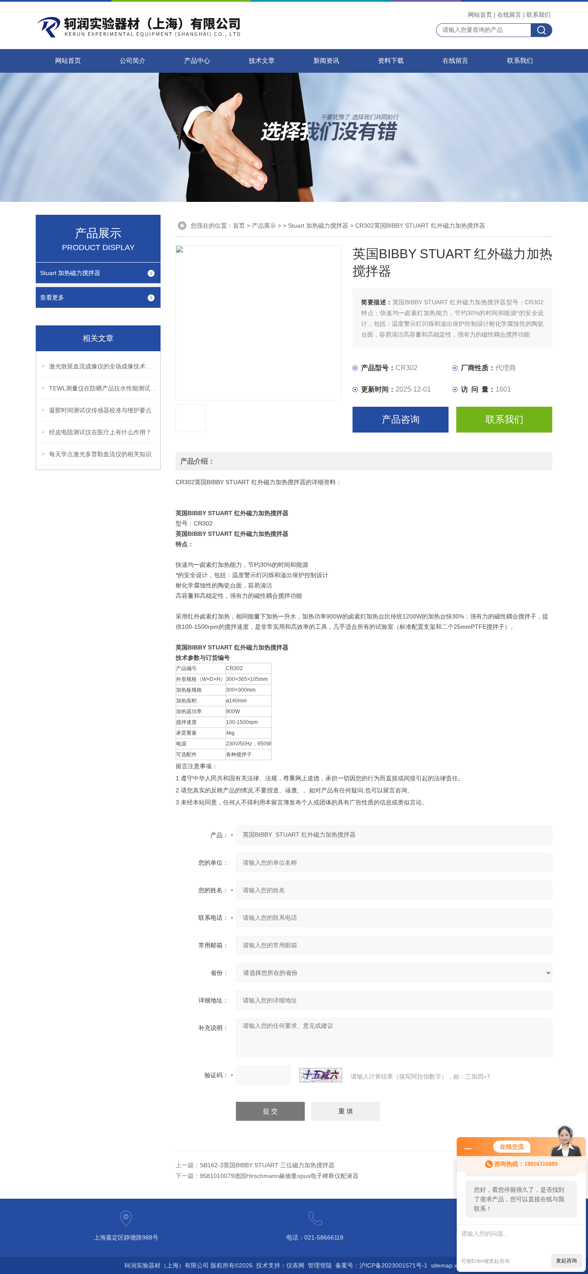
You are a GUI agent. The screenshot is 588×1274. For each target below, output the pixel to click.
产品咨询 (401, 419)
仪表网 (295, 1265)
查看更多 (52, 297)
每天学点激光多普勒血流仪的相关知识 (100, 454)
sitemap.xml (447, 1265)
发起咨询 (566, 1261)
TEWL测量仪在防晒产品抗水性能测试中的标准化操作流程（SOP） (103, 388)
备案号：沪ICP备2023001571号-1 (381, 1265)
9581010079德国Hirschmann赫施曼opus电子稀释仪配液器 (279, 1175)
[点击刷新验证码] (320, 1075)
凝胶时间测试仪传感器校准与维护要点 (100, 410)
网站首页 (480, 14)
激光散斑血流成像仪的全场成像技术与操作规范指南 (103, 366)
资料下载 (391, 60)
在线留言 (509, 14)
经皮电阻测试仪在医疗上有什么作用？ (100, 432)
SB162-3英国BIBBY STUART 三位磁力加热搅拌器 (267, 1165)
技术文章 (262, 60)
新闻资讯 (326, 60)
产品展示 (264, 225)
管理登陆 (320, 1265)
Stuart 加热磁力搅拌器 (70, 272)
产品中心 (197, 60)
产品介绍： (197, 461)
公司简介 (132, 60)
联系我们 (538, 14)
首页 (239, 225)
